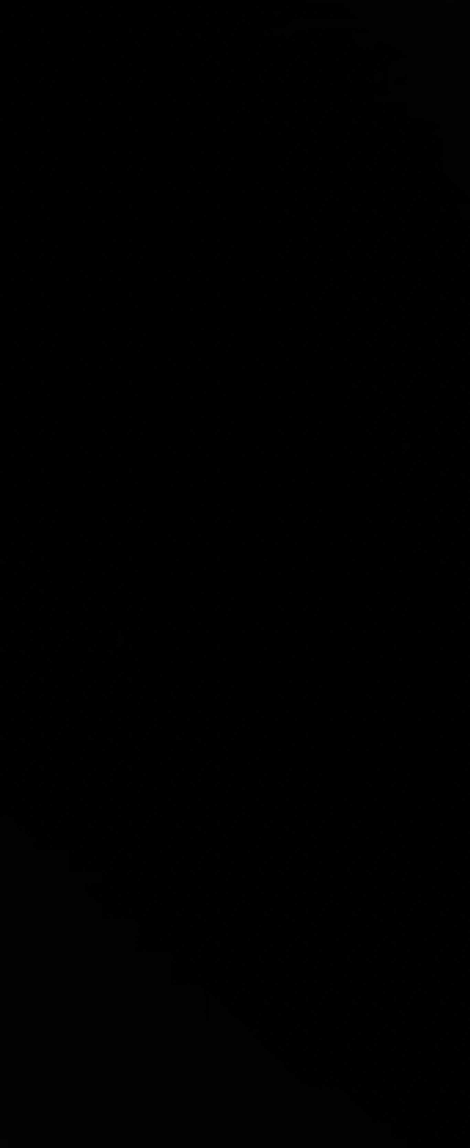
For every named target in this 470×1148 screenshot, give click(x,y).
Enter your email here (141, 604)
